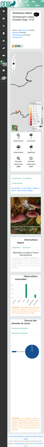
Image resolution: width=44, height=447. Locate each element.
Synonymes (26, 247)
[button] (13, 64)
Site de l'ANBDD (18, 436)
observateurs (17, 183)
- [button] (13, 67)
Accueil (10, 436)
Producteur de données (19, 333)
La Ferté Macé (26, 188)
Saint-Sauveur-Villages (25, 190)
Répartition (16, 247)
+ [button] (13, 60)
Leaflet (28, 131)
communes (16, 178)
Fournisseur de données (19, 328)
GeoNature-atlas (19, 443)
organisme (27, 178)
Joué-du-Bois (15, 188)
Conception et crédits (30, 436)
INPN (26, 258)
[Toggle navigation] (5, 8)
